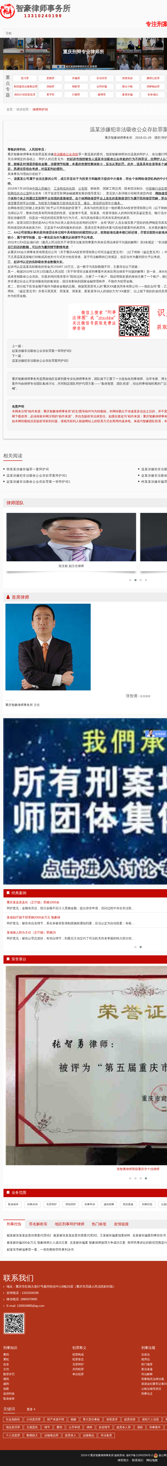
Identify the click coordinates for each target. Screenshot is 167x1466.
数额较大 (32, 1425)
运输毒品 (88, 1425)
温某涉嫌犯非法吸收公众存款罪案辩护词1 (37, 475)
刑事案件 (155, 1417)
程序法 (145, 1349)
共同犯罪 (78, 1359)
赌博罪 (102, 94)
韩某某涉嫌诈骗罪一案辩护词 (28, 469)
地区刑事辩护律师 (69, 1214)
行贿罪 (76, 94)
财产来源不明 (55, 1409)
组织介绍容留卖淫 (24, 94)
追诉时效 (9, 1383)
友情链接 (121, 1214)
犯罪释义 (79, 1338)
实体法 (145, 1344)
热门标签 (99, 1214)
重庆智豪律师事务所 (102, 1445)
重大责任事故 (91, 1409)
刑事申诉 (90, 1194)
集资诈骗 (127, 94)
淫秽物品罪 (153, 86)
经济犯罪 (23, 109)
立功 (6, 1359)
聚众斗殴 (127, 86)
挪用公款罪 (153, 78)
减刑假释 (109, 1194)
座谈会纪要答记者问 (154, 1374)
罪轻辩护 (70, 1194)
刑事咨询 (32, 1194)
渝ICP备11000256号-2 (139, 1445)
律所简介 (123, 1450)
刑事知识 (10, 1338)
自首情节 (104, 1417)
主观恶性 (32, 1417)
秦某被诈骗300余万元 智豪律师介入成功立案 (37, 1232)
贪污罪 (25, 78)
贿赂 (73, 1409)
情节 (47, 1417)
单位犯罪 (78, 1364)
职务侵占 (153, 94)
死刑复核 (128, 1194)
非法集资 (106, 1425)
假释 (6, 1379)
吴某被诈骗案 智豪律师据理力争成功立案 (97, 1232)
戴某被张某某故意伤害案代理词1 (75, 1225)
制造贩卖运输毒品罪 (25, 86)
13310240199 (30, 1283)
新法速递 (147, 1359)
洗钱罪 (50, 86)
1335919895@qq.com (30, 1296)
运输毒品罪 (51, 1425)
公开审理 (74, 1417)
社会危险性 (13, 1409)
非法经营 (102, 78)
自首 (6, 1354)
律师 (89, 1417)
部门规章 (147, 1354)
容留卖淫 (112, 1409)
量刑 (6, 1344)
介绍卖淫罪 (34, 1409)
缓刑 (157, 137)
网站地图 (152, 1450)
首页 (10, 109)
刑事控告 (147, 1194)
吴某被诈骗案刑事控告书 (149, 1225)
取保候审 (13, 1194)
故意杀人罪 (124, 1417)
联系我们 (18, 1268)
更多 (30, 1399)
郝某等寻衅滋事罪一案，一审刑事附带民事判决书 (40, 1239)
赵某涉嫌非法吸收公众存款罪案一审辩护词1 (38, 481)
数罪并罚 (9, 1364)
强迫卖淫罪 (13, 1417)
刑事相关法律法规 (152, 1369)
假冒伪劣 (127, 78)
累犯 (6, 1349)
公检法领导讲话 (151, 1379)
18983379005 (28, 1289)
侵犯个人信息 (150, 1409)
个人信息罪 (13, 1425)
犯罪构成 (78, 1344)
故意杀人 (70, 1425)
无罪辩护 (51, 1194)
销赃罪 (76, 86)
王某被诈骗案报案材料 (115, 1225)
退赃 (140, 1417)
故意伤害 (129, 1409)
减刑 (6, 1374)
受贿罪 (50, 78)
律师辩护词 (40, 109)
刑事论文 (147, 1383)
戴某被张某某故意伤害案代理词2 (29, 1225)
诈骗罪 (76, 78)
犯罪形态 (78, 1349)
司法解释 (147, 1364)
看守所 (50, 94)
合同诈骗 (102, 86)
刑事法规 (148, 1338)
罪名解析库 (38, 1214)
